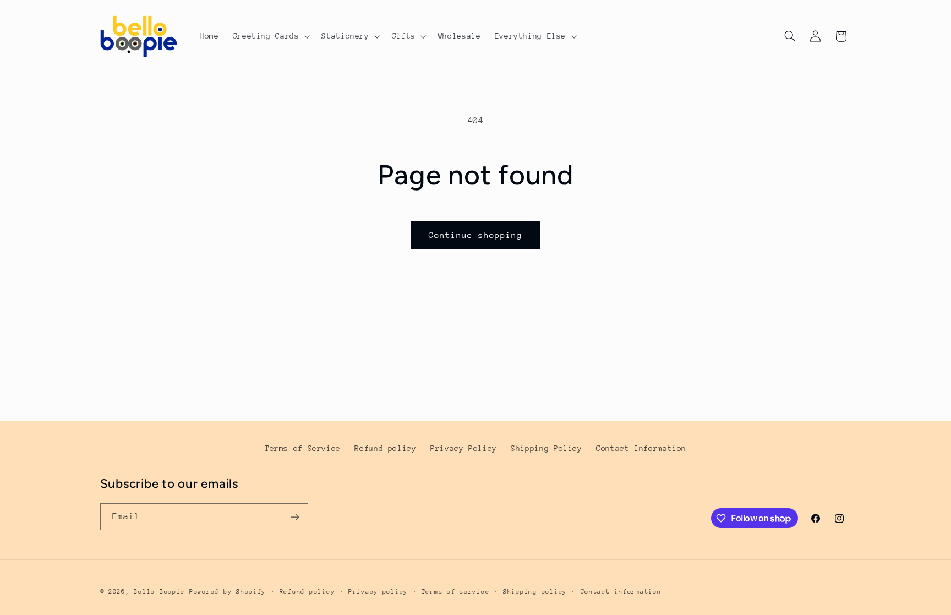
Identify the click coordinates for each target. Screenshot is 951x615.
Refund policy (385, 448)
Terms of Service (303, 448)
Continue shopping (476, 235)
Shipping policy (535, 591)
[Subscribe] (294, 516)
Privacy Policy (463, 448)
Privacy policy (378, 591)
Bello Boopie (159, 591)
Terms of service (456, 591)
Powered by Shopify (227, 591)
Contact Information (641, 448)
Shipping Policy (546, 448)
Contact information (621, 591)
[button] (270, 36)
